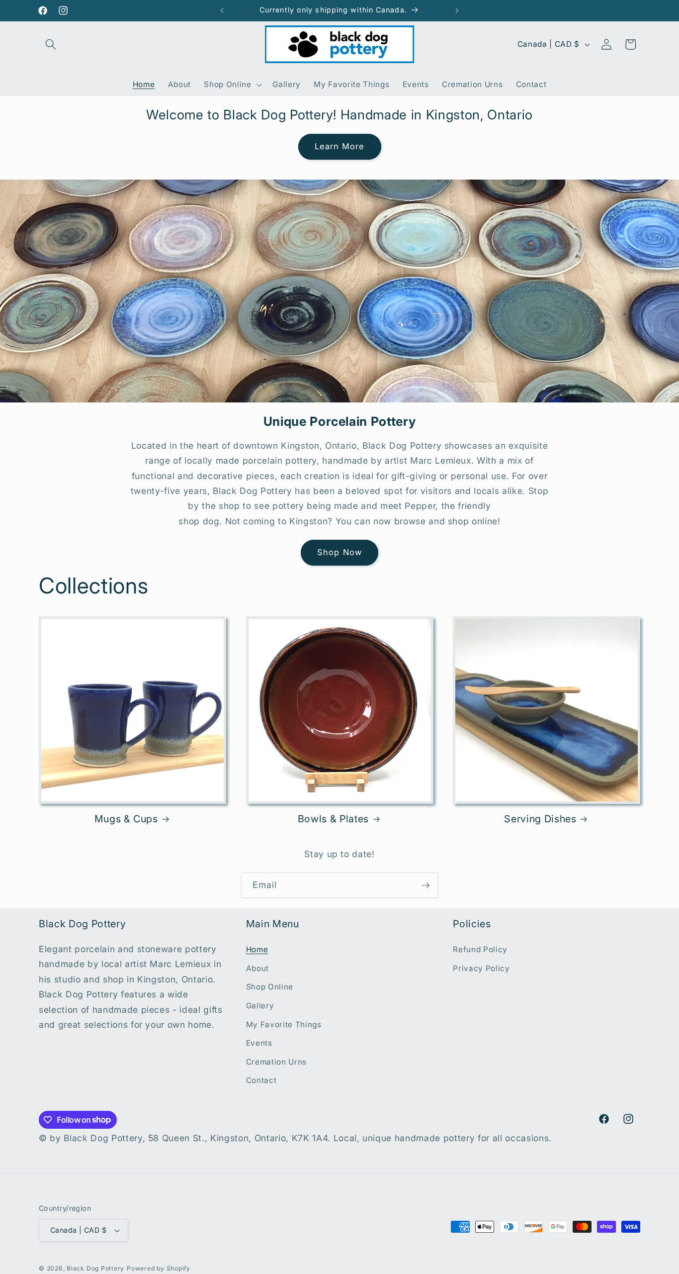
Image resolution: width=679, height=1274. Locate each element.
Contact (261, 1080)
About (257, 968)
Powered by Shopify (158, 1268)
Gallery (260, 1005)
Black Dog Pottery (95, 1268)
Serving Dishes (540, 819)
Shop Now (339, 552)
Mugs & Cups (126, 819)
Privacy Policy (481, 968)
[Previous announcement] (222, 10)
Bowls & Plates (333, 819)
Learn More (340, 146)
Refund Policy (480, 949)
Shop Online (269, 986)
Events (259, 1043)
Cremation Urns (276, 1062)
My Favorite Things (284, 1024)
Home (257, 949)
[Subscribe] (425, 885)
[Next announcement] (457, 10)
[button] (51, 44)
